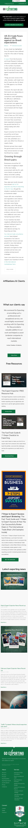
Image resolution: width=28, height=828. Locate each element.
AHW (9, 765)
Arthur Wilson (17, 45)
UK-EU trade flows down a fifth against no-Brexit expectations (13, 39)
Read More (10, 269)
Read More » (4, 622)
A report (7, 59)
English (17, 0)
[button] (25, 9)
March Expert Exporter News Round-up (13, 605)
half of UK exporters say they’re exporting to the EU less (14, 186)
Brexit (6, 45)
